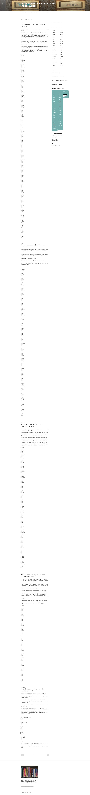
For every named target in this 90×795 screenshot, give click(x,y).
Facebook (22, 786)
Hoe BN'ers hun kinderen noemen (57, 136)
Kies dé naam (33, 12)
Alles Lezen (48, 12)
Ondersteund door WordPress (26, 792)
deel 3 (38, 29)
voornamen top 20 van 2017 (65, 95)
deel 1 (32, 29)
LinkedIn (29, 786)
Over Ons (27, 12)
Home (22, 12)
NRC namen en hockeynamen (57, 135)
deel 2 (34, 29)
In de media (26, 786)
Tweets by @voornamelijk (56, 145)
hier (33, 430)
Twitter (32, 786)
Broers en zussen (55, 140)
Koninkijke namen (55, 139)
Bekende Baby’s (41, 12)
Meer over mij (33, 782)
